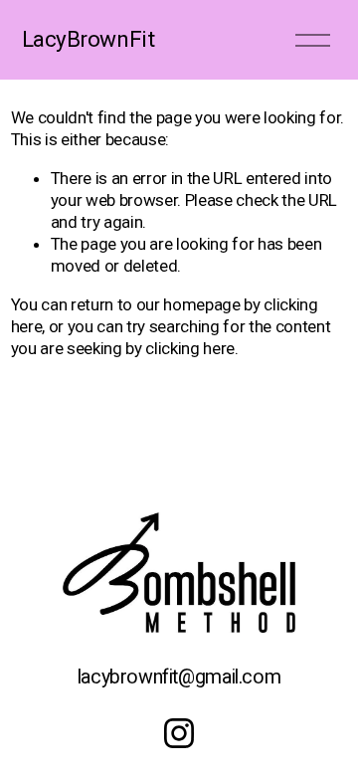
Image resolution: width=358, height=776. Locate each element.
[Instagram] (179, 733)
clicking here (190, 348)
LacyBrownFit (88, 39)
